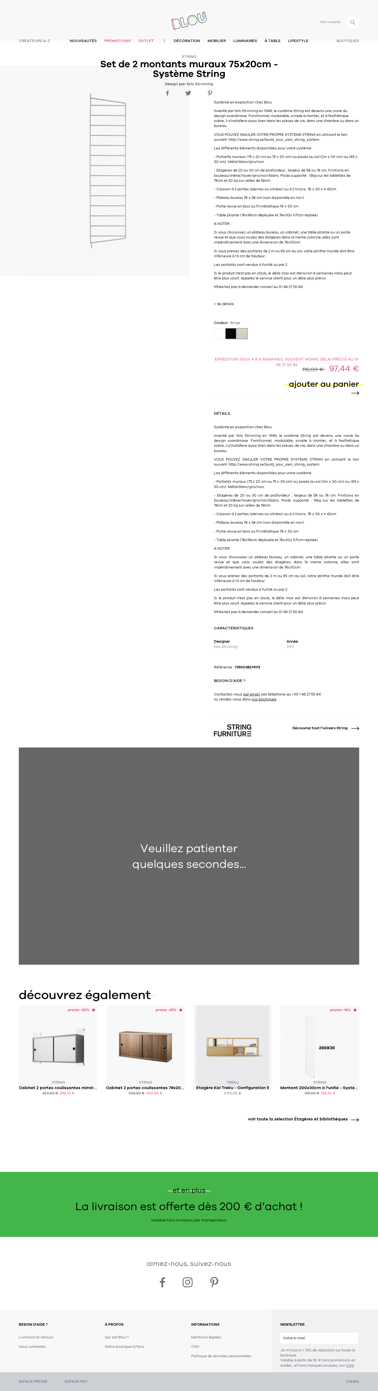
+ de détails (224, 304)
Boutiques (347, 40)
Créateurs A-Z (34, 40)
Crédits (352, 1381)
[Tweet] (188, 93)
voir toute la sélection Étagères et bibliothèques (298, 1119)
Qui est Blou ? (117, 1337)
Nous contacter (32, 1346)
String (189, 56)
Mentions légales (206, 1337)
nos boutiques (264, 699)
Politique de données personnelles (221, 1356)
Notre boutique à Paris (124, 1346)
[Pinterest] (210, 93)
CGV (350, 1365)
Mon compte (330, 22)
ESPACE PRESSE (33, 1381)
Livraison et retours (36, 1337)
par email (251, 694)
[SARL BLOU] (189, 17)
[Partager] (167, 93)
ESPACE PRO (76, 1381)
